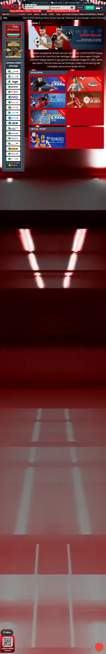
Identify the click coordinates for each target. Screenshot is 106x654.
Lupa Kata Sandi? (90, 3)
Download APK (41, 3)
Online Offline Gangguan (14, 164)
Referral (92, 14)
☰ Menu (7, 632)
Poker (51, 14)
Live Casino (66, 14)
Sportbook (14, 14)
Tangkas (74, 14)
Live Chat (57, 3)
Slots (29, 14)
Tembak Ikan (84, 14)
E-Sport (22, 14)
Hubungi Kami (73, 3)
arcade (44, 14)
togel (58, 14)
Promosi (100, 14)
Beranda (5, 14)
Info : (5, 18)
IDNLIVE (36, 14)
